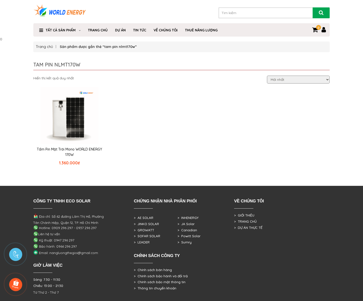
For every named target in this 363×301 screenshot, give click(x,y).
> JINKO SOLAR (146, 224)
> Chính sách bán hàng (153, 270)
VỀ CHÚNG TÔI (166, 30)
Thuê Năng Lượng (201, 30)
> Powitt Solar (189, 236)
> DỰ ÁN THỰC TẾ (248, 228)
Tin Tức (139, 30)
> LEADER (142, 242)
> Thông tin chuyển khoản (155, 288)
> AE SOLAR (143, 218)
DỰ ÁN (120, 30)
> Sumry (185, 242)
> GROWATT (144, 230)
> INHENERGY (188, 218)
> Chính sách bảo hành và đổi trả (161, 276)
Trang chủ (44, 46)
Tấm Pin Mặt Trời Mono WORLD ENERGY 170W (69, 152)
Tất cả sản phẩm (61, 30)
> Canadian (187, 230)
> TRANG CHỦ (245, 221)
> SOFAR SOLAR (147, 236)
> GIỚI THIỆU (244, 215)
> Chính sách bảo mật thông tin (159, 282)
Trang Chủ (98, 30)
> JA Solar (186, 224)
